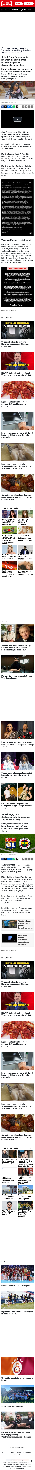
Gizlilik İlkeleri (27, 1453)
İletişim (19, 1453)
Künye (12, 1453)
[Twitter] (5, 106)
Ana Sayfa (7, 48)
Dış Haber (23, 10)
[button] (26, 106)
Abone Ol (18, 3)
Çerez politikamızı (26, 1464)
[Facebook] (2, 106)
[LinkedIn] (11, 106)
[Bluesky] (8, 106)
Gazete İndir (28, 3)
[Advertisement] (17, 597)
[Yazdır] (23, 106)
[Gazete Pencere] (6, 3)
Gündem (7, 10)
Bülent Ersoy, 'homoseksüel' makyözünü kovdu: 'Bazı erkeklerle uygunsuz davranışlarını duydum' (16, 50)
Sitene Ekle (17, 1455)
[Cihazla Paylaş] (17, 106)
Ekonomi (14, 10)
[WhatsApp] (14, 106)
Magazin (15, 48)
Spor (30, 10)
